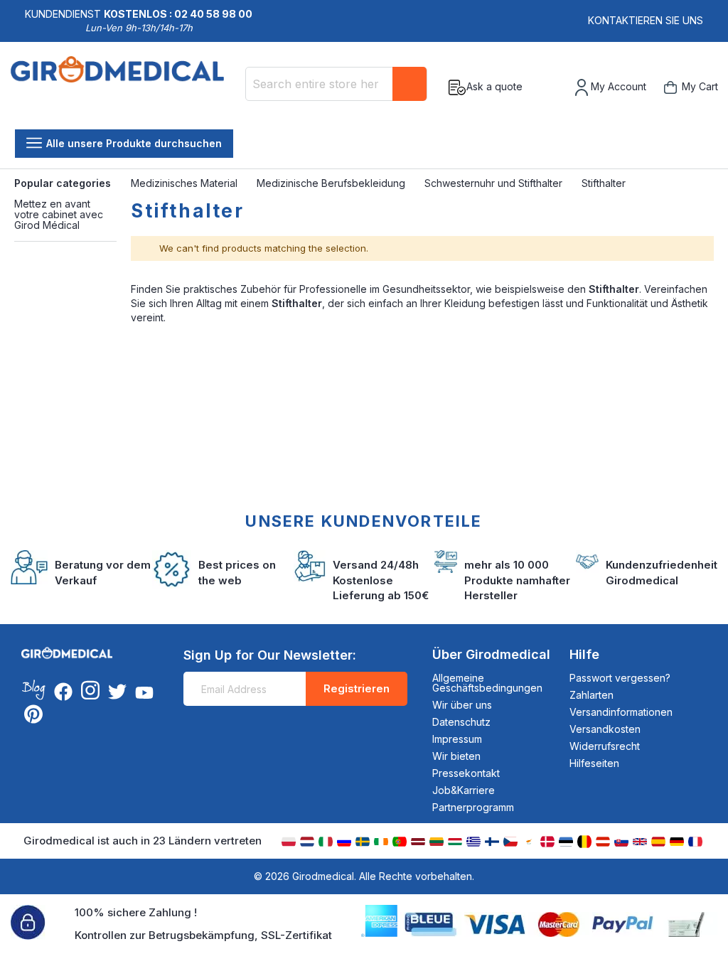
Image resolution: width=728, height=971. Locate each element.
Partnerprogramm (473, 807)
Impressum (457, 739)
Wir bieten (456, 756)
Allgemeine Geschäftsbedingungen (487, 683)
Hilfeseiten (594, 763)
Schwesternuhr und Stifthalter (494, 183)
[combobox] (336, 84)
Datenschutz (461, 722)
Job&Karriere (463, 790)
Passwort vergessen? (619, 678)
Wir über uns (462, 705)
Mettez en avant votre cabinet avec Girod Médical (58, 215)
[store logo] (123, 87)
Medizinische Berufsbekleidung (332, 183)
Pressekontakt (466, 773)
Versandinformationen (621, 712)
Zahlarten (591, 695)
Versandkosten (605, 729)
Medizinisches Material (185, 183)
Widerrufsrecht (604, 746)
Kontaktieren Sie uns (645, 20)
